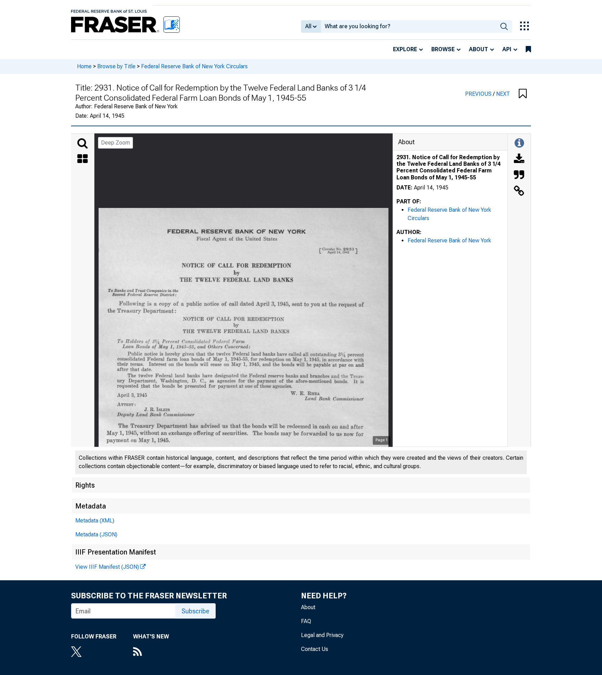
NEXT (503, 94)
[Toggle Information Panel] (519, 143)
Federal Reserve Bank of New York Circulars (194, 66)
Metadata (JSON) (96, 534)
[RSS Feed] (151, 652)
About (478, 49)
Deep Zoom (115, 142)
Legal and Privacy (322, 635)
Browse (443, 49)
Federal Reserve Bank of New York (449, 240)
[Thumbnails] (82, 159)
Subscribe (195, 611)
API (506, 49)
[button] (523, 94)
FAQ (306, 621)
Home (84, 66)
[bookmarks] (528, 49)
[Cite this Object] (519, 175)
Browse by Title (116, 66)
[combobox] (408, 26)
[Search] (82, 143)
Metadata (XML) (94, 520)
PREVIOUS (479, 94)
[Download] (519, 159)
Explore (405, 49)
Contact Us (314, 649)
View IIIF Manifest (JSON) (107, 567)
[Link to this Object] (519, 191)
